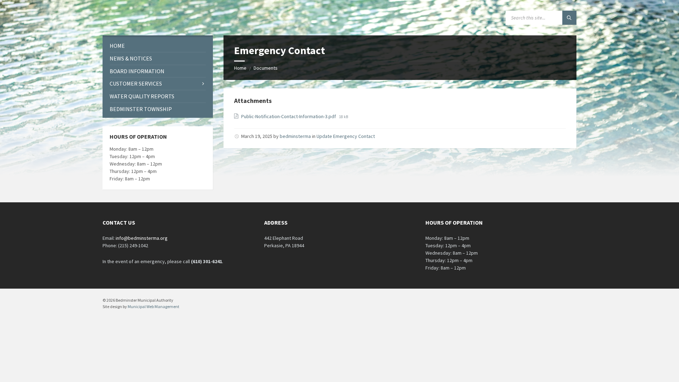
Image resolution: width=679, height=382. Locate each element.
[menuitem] (158, 46)
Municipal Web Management (153, 306)
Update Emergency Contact (346, 136)
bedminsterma (295, 136)
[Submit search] (569, 18)
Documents (266, 68)
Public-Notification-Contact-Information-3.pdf (289, 116)
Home (240, 68)
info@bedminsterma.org (142, 238)
